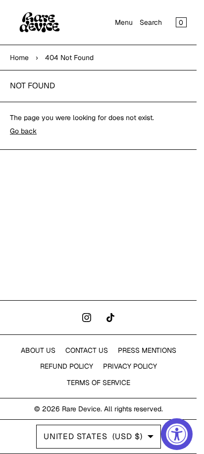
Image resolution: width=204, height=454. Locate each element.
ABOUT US (38, 350)
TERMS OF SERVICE (98, 382)
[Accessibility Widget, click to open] (177, 434)
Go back (23, 131)
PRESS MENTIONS (147, 350)
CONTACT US (86, 350)
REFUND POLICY (66, 366)
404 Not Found (69, 57)
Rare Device (81, 408)
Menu (124, 22)
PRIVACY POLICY (130, 366)
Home (19, 57)
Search (151, 22)
